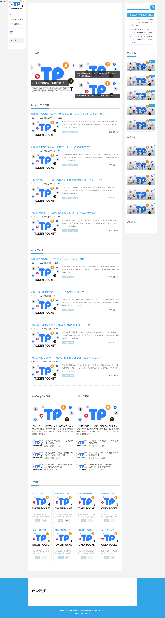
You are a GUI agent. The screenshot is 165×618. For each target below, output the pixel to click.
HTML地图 (101, 610)
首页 (12, 14)
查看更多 (112, 132)
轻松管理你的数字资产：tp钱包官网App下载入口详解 (102, 426)
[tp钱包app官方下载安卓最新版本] (17, 5)
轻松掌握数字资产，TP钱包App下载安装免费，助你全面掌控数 (103, 465)
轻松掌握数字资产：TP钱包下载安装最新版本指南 (103, 454)
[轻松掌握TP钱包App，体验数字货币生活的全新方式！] (52, 79)
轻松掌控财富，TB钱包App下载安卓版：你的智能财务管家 (58, 465)
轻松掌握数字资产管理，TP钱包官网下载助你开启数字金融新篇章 (63, 426)
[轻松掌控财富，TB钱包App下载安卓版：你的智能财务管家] (45, 228)
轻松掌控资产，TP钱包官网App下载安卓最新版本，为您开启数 (58, 454)
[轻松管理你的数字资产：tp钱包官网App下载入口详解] (45, 340)
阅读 (37, 521)
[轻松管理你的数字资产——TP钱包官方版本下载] (45, 307)
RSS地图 (94, 610)
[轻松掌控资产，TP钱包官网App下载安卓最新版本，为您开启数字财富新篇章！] (45, 195)
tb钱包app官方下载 (17, 19)
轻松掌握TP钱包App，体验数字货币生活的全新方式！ (58, 442)
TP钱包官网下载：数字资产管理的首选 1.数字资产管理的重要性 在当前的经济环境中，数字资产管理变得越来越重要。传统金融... (52, 431)
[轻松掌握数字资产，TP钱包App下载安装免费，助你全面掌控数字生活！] (45, 373)
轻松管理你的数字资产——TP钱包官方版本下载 (103, 442)
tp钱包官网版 (15, 24)
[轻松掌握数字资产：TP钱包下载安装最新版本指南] (45, 274)
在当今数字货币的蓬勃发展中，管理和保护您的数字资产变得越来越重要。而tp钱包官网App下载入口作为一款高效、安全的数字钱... (97, 431)
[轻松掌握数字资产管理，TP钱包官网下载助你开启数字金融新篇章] (45, 129)
